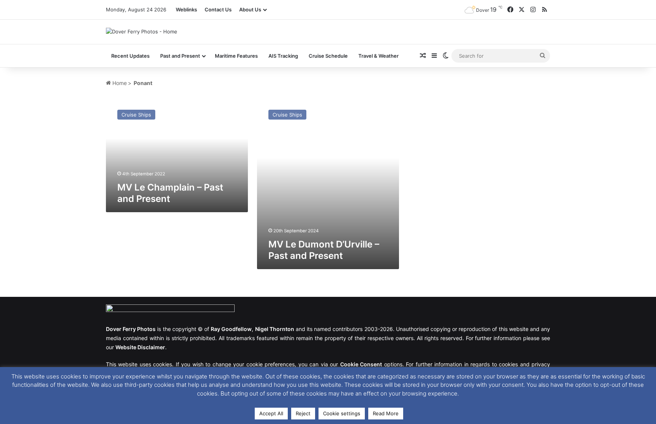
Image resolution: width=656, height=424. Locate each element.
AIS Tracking (283, 56)
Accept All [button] (271, 413)
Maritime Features (236, 56)
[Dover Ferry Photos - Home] (141, 31)
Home (119, 83)
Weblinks (186, 9)
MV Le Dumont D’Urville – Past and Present (323, 250)
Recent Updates (130, 56)
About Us (250, 9)
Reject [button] (303, 413)
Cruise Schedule (328, 56)
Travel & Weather (378, 56)
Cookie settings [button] (341, 413)
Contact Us (218, 9)
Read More (386, 413)
